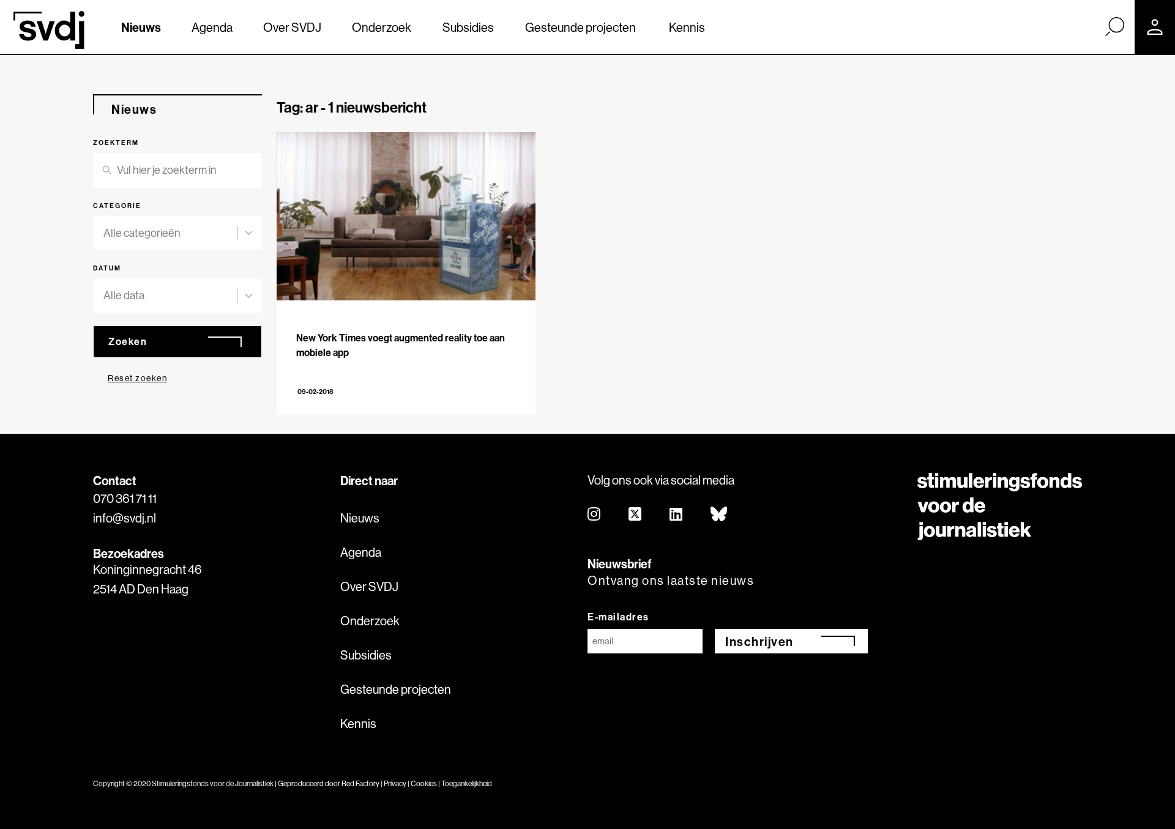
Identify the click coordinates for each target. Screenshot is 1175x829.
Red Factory (360, 783)
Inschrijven (759, 641)
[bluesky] (719, 514)
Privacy (395, 783)
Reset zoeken (137, 378)
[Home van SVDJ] (48, 30)
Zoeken (127, 341)
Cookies (424, 783)
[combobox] (177, 233)
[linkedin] (677, 514)
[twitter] (636, 514)
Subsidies (468, 27)
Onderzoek (381, 27)
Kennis (687, 27)
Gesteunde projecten (580, 27)
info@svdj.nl (124, 518)
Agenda (212, 27)
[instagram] (595, 514)
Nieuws (141, 27)
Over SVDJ (292, 27)
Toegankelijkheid (466, 783)
